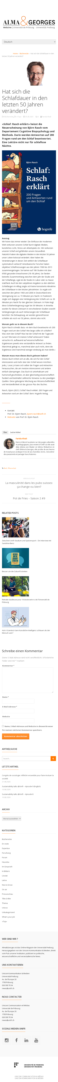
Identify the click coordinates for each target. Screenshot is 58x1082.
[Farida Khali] (9, 447)
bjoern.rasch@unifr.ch (36, 414)
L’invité (5, 876)
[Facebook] (16, 1040)
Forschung (6, 853)
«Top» (19, 117)
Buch (5, 468)
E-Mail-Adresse (9, 706)
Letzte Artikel (15, 432)
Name (5, 697)
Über (5, 432)
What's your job (8, 917)
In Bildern (6, 871)
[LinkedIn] (26, 1040)
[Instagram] (6, 1040)
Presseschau (7, 894)
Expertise (6, 848)
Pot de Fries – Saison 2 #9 (29, 498)
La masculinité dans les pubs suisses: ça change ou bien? (29, 484)
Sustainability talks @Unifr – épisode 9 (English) (21, 786)
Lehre (4, 880)
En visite (5, 844)
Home (15, 53)
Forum (4, 857)
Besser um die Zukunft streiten (14, 571)
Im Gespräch (7, 866)
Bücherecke (24, 53)
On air (4, 889)
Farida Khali (21, 438)
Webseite (11, 417)
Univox (5, 908)
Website (6, 716)
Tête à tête (6, 898)
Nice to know (7, 885)
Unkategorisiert (8, 912)
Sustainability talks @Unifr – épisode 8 (17, 794)
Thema (5, 903)
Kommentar (8, 665)
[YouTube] (36, 1040)
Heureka (5, 862)
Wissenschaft (12, 468)
